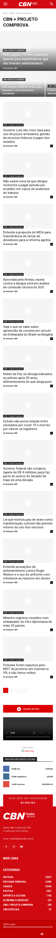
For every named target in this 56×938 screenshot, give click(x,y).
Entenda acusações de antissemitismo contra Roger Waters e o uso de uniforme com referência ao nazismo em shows (26, 572)
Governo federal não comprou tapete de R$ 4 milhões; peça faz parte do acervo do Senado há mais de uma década (26, 474)
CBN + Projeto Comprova (14, 50)
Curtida (49, 769)
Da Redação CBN (10, 146)
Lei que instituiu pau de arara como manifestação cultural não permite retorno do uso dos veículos (28, 523)
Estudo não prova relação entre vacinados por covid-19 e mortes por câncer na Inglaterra (26, 425)
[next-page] (25, 690)
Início (5, 13)
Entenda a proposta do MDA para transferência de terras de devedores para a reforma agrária (27, 236)
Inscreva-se (47, 784)
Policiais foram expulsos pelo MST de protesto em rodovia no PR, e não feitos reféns (26, 669)
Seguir (50, 776)
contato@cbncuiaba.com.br (22, 839)
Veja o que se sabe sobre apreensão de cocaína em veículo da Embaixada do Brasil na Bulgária (28, 330)
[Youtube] (21, 847)
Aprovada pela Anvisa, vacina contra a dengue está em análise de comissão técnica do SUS (26, 283)
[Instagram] (14, 847)
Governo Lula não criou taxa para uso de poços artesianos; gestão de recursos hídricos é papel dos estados (26, 136)
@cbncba (28, 802)
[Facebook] (6, 847)
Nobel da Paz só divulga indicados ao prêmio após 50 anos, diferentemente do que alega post (27, 378)
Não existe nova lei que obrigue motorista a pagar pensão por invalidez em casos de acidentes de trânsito (26, 187)
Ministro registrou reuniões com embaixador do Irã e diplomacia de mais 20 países (27, 621)
